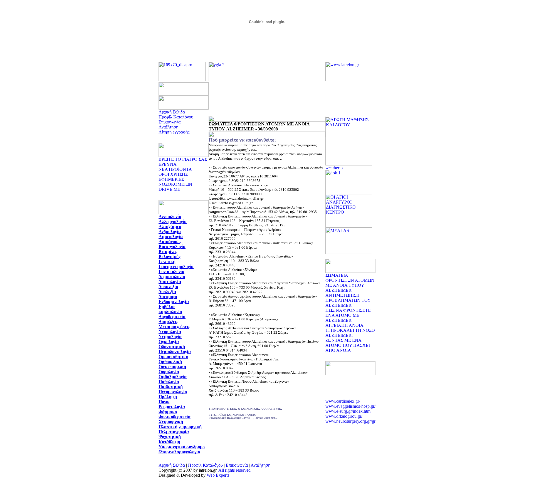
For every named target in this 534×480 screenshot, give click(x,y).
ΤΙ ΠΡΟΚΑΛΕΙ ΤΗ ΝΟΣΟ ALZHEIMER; (350, 333)
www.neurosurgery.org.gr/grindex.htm (359, 419)
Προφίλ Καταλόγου (176, 117)
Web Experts (218, 475)
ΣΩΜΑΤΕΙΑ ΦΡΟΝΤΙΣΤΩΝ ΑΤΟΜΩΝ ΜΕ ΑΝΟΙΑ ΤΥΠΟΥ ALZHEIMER (349, 283)
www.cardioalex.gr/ (342, 399)
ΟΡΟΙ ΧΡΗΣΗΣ (173, 174)
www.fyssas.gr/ (339, 424)
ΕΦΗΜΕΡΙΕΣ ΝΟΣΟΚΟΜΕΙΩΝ (175, 182)
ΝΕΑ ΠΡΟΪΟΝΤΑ (175, 169)
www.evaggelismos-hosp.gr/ (350, 404)
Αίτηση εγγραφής (174, 132)
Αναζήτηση (168, 127)
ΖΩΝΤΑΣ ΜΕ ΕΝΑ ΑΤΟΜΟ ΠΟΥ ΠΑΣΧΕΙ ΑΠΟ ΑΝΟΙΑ (347, 345)
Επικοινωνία (170, 122)
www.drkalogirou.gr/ (343, 414)
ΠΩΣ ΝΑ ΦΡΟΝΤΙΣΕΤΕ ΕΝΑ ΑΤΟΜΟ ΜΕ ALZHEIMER (348, 315)
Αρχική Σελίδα (172, 112)
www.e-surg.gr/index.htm (347, 409)
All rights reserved (234, 470)
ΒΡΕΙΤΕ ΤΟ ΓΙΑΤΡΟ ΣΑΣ (183, 159)
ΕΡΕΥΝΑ (168, 164)
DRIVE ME (169, 189)
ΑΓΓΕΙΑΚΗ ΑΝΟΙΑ (344, 325)
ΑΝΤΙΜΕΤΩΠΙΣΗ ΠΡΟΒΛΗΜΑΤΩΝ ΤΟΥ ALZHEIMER (348, 300)
